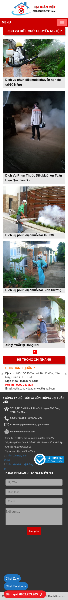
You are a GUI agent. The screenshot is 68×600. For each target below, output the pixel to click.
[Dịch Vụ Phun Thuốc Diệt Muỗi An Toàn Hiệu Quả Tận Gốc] (34, 131)
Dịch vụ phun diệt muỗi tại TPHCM (29, 235)
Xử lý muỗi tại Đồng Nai (22, 345)
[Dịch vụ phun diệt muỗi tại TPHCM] (34, 209)
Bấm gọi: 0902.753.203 (22, 594)
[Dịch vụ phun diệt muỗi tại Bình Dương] (34, 264)
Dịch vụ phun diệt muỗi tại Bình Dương (33, 290)
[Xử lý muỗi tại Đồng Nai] (34, 319)
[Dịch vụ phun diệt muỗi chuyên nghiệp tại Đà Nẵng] (34, 57)
